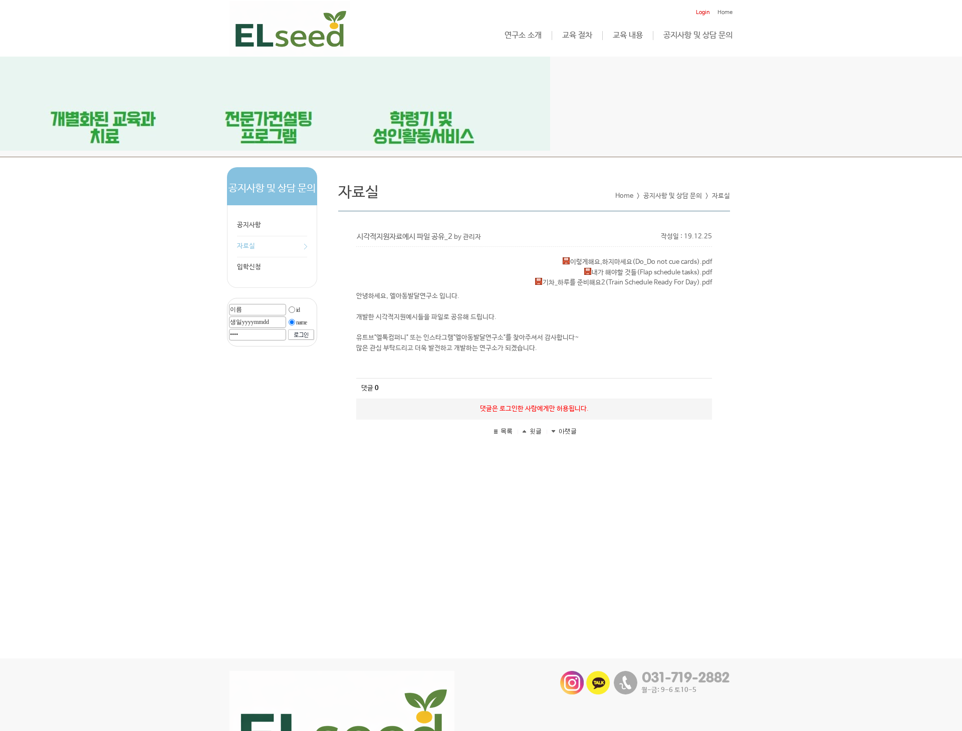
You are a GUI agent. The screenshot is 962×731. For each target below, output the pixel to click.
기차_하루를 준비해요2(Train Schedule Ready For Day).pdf (627, 282)
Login (703, 13)
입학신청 (249, 267)
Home (725, 13)
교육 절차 (577, 35)
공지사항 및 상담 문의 (698, 35)
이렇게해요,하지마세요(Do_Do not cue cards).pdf (641, 262)
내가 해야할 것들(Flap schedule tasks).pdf (652, 272)
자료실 (246, 246)
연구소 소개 (523, 35)
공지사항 (249, 225)
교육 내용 (628, 35)
